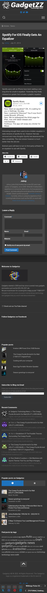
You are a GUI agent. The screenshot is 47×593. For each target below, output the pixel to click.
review (13, 552)
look (28, 549)
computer (13, 540)
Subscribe (7, 397)
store (33, 552)
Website (7, 239)
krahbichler (19, 549)
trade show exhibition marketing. (23, 200)
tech (36, 552)
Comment (8, 217)
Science (17, 552)
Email (26, 231)
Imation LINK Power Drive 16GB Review (26, 348)
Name (7, 231)
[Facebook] (21, 12)
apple (23, 537)
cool (33, 540)
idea (28, 546)
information (36, 546)
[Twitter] (24, 12)
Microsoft (32, 549)
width (17, 555)
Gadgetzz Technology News (20, 411)
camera (34, 537)
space (29, 552)
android (15, 537)
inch (31, 546)
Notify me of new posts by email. (18, 245)
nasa (40, 549)
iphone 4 (10, 549)
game (15, 546)
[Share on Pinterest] (15, 588)
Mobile (6, 26)
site (26, 552)
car (44, 537)
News (12, 26)
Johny (6, 43)
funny (3, 543)
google (24, 546)
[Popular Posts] (34, 483)
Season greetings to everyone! (23, 372)
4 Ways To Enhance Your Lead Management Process (26, 521)
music (37, 549)
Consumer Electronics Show (25, 540)
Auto (29, 536)
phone (7, 552)
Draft (39, 539)
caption (40, 537)
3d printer (10, 537)
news (3, 552)
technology (41, 552)
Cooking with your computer (23, 361)
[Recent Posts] (13, 483)
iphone (4, 549)
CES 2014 (7, 540)
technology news (8, 555)
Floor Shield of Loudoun (19, 458)
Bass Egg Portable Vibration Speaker (25, 366)
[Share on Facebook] (9, 588)
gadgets (10, 543)
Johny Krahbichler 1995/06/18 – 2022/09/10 (23, 514)
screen (22, 552)
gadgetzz (7, 545)
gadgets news (25, 543)
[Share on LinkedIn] (21, 588)
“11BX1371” (41, 290)
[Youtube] (27, 12)
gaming (19, 546)
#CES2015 (4, 537)
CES (3, 540)
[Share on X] (3, 588)
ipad (41, 546)
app (19, 537)
